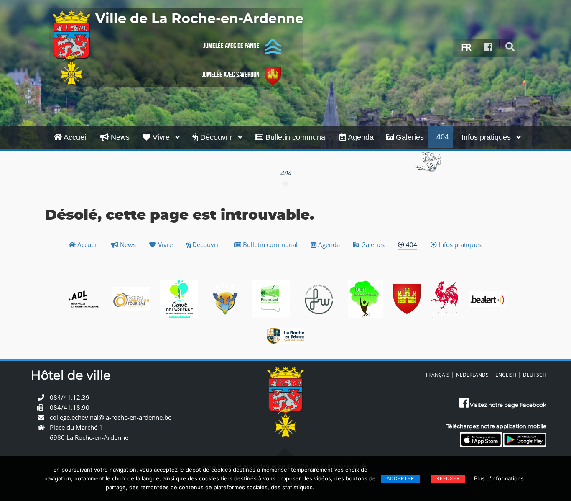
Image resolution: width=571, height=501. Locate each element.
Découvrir (216, 137)
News (119, 137)
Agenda (360, 137)
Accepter (400, 478)
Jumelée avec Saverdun (231, 74)
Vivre (161, 137)
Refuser (448, 478)
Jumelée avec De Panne (231, 45)
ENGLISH (505, 374)
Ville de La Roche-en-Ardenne (199, 19)
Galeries (409, 137)
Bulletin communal (295, 137)
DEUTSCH (534, 374)
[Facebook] (489, 47)
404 (442, 137)
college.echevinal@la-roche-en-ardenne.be (110, 417)
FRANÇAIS (437, 374)
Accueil (75, 137)
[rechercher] (510, 47)
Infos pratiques (487, 137)
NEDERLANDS (472, 374)
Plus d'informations (499, 478)
